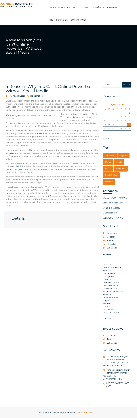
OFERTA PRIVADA (112, 282)
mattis (108, 168)
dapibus (123, 155)
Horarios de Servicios (113, 291)
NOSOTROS (64, 7)
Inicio (105, 261)
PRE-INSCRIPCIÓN (58, 20)
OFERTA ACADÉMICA (93, 7)
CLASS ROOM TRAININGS (115, 198)
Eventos (107, 270)
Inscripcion (108, 276)
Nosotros (107, 264)
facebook (111, 233)
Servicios (107, 294)
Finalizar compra (111, 312)
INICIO (52, 7)
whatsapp (111, 247)
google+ (110, 237)
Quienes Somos (111, 297)
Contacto (107, 318)
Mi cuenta (108, 309)
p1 (104, 315)
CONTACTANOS (79, 20)
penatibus (120, 168)
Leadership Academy (113, 203)
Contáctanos (109, 273)
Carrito (106, 306)
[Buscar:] (112, 85)
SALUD (76, 7)
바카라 (18, 166)
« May (106, 138)
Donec (108, 162)
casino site (38, 133)
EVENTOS (112, 7)
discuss (9, 153)
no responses (36, 96)
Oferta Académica (112, 267)
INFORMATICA (110, 285)
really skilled (111, 175)
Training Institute (87, 412)
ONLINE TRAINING (111, 208)
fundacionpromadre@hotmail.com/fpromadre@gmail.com (116, 373)
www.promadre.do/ (112, 379)
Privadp (107, 279)
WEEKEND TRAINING (113, 218)
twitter (110, 240)
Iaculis (119, 162)
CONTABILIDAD (111, 288)
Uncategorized (110, 213)
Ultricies (109, 181)
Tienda (106, 303)
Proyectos (108, 300)
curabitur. (110, 155)
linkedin (111, 244)
